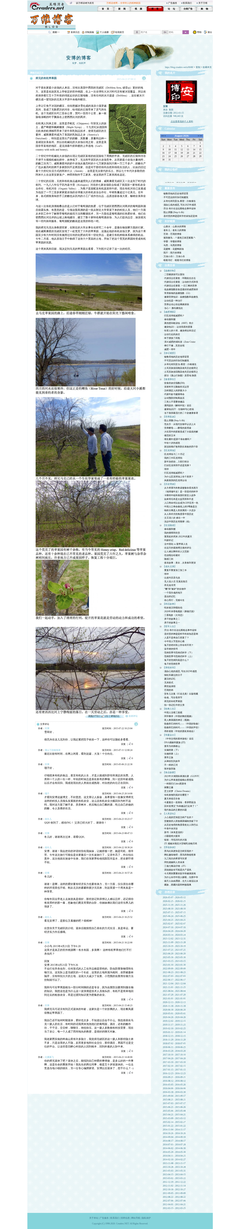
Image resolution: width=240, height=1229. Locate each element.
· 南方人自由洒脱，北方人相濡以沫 (180, 881)
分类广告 (188, 8)
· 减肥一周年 (169, 349)
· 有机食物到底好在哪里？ (176, 795)
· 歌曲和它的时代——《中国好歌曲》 (181, 723)
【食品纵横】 (169, 772)
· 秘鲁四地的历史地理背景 (175, 193)
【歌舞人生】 (169, 708)
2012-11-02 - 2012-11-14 (174, 1185)
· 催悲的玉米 (169, 435)
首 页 (105, 8)
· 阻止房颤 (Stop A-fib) (173, 212)
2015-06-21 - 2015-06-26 (174, 1107)
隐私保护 (146, 1218)
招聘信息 (125, 1218)
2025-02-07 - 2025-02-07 (174, 923)
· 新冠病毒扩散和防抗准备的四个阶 (180, 446)
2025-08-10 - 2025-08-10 (174, 908)
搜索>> (56, 32)
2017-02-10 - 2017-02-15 (174, 1066)
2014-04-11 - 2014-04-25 (174, 1155)
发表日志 (75, 32)
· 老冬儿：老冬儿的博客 (174, 230)
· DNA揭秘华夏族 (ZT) (174, 742)
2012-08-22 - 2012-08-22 (174, 1197)
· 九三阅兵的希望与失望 (175, 858)
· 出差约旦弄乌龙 (171, 577)
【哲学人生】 (169, 626)
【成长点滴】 (169, 566)
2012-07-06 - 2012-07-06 (174, 1200)
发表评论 (133, 716)
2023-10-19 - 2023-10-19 (174, 946)
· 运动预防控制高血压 (173, 398)
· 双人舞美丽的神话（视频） (177, 720)
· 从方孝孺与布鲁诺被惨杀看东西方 (180, 488)
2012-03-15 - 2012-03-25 (174, 1208)
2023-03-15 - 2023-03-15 (174, 961)
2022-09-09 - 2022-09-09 (174, 968)
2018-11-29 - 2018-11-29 (174, 1039)
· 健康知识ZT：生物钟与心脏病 (178, 409)
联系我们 (187, 3)
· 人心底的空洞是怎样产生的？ (178, 817)
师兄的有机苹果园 (46, 78)
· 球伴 (166, 469)
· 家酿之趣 (168, 787)
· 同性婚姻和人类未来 (173, 862)
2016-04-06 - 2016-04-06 (174, 1088)
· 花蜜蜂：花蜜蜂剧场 (173, 249)
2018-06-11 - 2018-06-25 (174, 1047)
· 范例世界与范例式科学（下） (178, 652)
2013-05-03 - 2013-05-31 (174, 1170)
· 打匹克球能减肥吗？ (173, 315)
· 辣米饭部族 (169, 768)
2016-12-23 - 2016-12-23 (174, 1073)
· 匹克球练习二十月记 (173, 454)
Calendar (170, 128)
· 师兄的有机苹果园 (172, 701)
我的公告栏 (171, 169)
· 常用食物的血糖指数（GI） (177, 293)
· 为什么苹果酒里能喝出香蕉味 (178, 780)
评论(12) (115, 716)
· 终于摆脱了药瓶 (171, 338)
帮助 (199, 32)
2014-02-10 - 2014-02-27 (174, 1159)
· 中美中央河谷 (170, 828)
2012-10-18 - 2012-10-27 (174, 1189)
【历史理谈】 (169, 484)
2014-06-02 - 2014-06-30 (174, 1148)
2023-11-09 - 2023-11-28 (174, 942)
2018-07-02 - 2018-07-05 (174, 1043)
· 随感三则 (168, 559)
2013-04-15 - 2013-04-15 (174, 1174)
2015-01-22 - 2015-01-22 (174, 1126)
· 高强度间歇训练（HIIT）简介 (178, 323)
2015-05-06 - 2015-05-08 (174, 1111)
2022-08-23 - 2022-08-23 (174, 972)
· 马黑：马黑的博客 (172, 245)
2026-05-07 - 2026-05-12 (174, 897)
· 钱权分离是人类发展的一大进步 (179, 510)
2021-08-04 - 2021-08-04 (174, 991)
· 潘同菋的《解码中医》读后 (177, 405)
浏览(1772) (93, 716)
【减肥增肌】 (169, 312)
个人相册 (104, 32)
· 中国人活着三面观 (172, 712)
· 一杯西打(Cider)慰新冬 (174, 783)
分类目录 (170, 265)
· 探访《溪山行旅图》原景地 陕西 (179, 375)
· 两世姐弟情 (169, 686)
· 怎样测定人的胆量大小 (175, 390)
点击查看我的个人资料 (182, 121)
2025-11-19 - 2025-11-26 (174, 905)
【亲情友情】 (169, 667)
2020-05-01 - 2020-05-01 (174, 1013)
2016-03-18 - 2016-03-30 (174, 1092)
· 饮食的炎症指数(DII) (174, 383)
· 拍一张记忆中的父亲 (173, 705)
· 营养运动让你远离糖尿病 (176, 304)
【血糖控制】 (169, 270)
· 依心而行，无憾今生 (173, 600)
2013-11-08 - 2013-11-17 (174, 1163)
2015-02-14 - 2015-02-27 (174, 1122)
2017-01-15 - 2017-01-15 (174, 1069)
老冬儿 (48, 819)
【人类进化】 (169, 813)
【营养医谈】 (169, 416)
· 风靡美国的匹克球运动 (175, 480)
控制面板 (89, 32)
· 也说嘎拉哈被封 (171, 555)
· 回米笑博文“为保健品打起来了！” (180, 806)
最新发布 (170, 188)
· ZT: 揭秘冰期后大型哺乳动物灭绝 (180, 843)
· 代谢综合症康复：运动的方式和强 (180, 282)
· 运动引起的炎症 (171, 334)
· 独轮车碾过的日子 (172, 675)
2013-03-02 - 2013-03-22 (174, 1178)
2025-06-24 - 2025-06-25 (174, 916)
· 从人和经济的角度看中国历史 (178, 514)
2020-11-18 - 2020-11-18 (174, 1006)
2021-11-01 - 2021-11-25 (174, 987)
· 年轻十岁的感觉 (171, 443)
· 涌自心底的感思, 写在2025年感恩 (179, 204)
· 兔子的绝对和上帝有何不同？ (178, 645)
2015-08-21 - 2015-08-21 (174, 1099)
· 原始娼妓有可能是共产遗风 (177, 869)
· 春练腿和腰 (169, 319)
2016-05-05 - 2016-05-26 (174, 1084)
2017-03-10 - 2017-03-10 (174, 1062)
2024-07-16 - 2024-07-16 (174, 927)
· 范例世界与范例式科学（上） (178, 656)
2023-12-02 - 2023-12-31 (174, 938)
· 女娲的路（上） (171, 753)
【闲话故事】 (169, 604)
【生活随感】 (169, 525)
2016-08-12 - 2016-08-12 (174, 1081)
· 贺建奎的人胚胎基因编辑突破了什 (180, 821)
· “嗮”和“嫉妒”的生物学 (174, 589)
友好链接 (170, 221)
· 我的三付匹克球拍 (172, 458)
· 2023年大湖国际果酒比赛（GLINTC (181, 776)
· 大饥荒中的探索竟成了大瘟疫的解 (180, 431)
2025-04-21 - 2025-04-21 (174, 920)
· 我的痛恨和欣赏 (171, 532)
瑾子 (47, 793)
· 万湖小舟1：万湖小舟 (173, 256)
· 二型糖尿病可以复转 (173, 274)
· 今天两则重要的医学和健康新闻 (179, 873)
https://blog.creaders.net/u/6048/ (179, 67)
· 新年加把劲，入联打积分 (176, 461)
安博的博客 (79, 57)
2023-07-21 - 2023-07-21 (174, 950)
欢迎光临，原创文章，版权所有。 (182, 177)
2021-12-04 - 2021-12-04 (174, 983)
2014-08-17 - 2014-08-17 (174, 1141)
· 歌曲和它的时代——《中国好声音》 (181, 727)
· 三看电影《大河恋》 (173, 615)
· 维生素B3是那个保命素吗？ (177, 439)
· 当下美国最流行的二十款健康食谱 (180, 413)
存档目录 (170, 892)
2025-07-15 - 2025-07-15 (174, 912)
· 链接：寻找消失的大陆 (175, 839)
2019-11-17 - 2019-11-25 (174, 1024)
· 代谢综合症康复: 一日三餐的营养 (180, 285)
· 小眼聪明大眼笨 (171, 836)
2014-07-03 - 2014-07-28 (174, 1144)
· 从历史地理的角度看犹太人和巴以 (180, 825)
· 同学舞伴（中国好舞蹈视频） (178, 716)
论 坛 (171, 8)
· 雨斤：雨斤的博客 (172, 252)
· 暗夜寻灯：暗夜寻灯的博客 (176, 260)
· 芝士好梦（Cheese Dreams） (177, 791)
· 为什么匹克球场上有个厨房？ (178, 476)
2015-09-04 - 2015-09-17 (174, 1096)
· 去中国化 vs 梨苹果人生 (175, 544)
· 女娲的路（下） (171, 750)
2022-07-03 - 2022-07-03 (174, 976)
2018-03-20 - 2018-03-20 (174, 1051)
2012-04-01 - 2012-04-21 (174, 1204)
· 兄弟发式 (168, 682)
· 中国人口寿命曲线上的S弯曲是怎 (180, 506)
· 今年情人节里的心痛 (173, 641)
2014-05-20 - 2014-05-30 (174, 1152)
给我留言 (119, 32)
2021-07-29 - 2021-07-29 (174, 994)
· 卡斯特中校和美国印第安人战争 (179, 495)
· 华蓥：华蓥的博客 (172, 241)
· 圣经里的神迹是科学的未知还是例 (179, 216)
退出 (210, 32)
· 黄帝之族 (168, 757)
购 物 (204, 8)
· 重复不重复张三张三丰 (175, 570)
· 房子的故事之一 (171, 622)
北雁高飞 (49, 1057)
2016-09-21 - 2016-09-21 (174, 1077)
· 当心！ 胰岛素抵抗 (173, 308)
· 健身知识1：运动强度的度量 (177, 327)
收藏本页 (207, 67)
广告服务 (172, 3)
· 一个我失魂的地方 (172, 592)
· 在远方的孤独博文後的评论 (177, 547)
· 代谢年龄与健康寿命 (173, 394)
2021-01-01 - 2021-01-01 (174, 998)
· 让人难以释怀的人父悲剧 (176, 551)
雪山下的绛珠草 (53, 750)
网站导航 (135, 1218)
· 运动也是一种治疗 (172, 300)
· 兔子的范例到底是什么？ (176, 660)
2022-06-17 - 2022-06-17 (174, 980)
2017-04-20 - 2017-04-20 (174, 1058)
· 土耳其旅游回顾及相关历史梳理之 (180, 368)
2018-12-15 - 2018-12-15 (174, 1036)
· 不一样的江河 (170, 765)
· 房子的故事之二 (171, 619)
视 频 (138, 8)
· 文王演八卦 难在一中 (174, 517)
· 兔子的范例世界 (171, 664)
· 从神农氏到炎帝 (171, 761)
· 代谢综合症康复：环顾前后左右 (179, 278)
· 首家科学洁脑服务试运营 (176, 386)
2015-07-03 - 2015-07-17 (174, 1103)
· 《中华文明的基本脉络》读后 (178, 738)
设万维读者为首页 (85, 3)
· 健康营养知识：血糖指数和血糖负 (180, 297)
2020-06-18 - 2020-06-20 (174, 1009)
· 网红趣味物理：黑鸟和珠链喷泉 (179, 854)
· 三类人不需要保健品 (173, 401)
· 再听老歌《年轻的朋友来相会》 (179, 731)
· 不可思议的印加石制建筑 (175, 197)
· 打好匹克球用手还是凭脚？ (177, 465)
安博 (47, 728)
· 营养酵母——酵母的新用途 (177, 428)
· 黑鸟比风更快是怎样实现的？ (178, 851)
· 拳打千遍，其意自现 (173, 345)
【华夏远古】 (169, 735)
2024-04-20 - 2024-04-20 (174, 931)
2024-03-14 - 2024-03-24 (174, 935)
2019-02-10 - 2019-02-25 (174, 1028)
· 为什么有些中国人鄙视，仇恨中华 (180, 877)
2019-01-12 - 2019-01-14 (174, 1032)
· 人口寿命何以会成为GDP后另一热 (180, 503)
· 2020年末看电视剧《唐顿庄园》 (179, 611)
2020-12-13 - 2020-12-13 (174, 1002)
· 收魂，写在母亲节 (172, 697)
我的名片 (170, 73)
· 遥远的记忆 (169, 596)
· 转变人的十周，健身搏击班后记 (179, 330)
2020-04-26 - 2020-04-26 (174, 1017)
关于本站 (93, 1218)
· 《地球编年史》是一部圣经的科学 (180, 491)
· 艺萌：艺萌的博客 (172, 234)
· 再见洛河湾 (169, 585)
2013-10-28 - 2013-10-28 (174, 1167)
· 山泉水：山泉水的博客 (174, 226)
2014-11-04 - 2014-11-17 (174, 1129)
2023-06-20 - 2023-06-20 (174, 953)
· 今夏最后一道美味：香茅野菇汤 (179, 802)
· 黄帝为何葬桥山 (171, 746)
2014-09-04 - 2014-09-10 (174, 1137)
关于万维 (202, 3)
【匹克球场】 (169, 450)
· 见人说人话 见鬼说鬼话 (175, 581)
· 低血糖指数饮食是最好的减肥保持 (180, 289)
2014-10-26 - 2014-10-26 (174, 1133)
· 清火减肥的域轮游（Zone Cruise (179, 342)
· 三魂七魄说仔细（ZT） (175, 866)
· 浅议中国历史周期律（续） (177, 521)
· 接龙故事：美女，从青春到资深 (179, 562)
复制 (198, 67)
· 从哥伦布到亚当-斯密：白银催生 (179, 201)
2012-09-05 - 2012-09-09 (174, 1193)
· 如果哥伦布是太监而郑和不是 (178, 499)
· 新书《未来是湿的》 (173, 832)
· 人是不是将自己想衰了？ (176, 637)
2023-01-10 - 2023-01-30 (174, 965)
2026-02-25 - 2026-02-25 (174, 901)
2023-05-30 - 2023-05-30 (174, 957)
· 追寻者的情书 (170, 649)
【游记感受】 (169, 353)
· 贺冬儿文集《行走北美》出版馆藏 (180, 693)
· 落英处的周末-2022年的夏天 (177, 536)
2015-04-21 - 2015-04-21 (174, 1114)
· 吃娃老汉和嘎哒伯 (172, 607)
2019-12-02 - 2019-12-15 (174, 1021)
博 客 (155, 8)
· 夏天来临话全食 (171, 798)
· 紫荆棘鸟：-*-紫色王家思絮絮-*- (179, 237)
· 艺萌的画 (168, 690)
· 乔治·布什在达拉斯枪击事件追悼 (179, 208)
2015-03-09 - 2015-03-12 (174, 1118)
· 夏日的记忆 (169, 678)
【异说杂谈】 (169, 847)
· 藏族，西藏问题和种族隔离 (177, 884)
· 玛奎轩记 (168, 540)
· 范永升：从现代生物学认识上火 (179, 424)
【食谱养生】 (169, 379)
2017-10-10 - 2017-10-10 (174, 1054)
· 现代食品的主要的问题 (175, 810)
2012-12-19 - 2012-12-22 (174, 1182)
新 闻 (122, 8)
